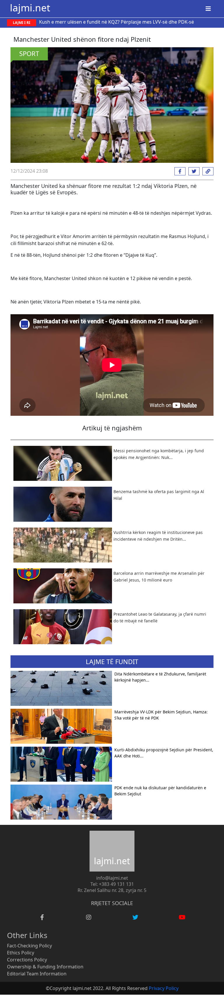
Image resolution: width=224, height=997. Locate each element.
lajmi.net (30, 7)
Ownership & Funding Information (45, 966)
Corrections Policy (27, 959)
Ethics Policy (20, 952)
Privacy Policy (163, 988)
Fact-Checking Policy (29, 945)
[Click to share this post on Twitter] (193, 171)
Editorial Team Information (36, 973)
